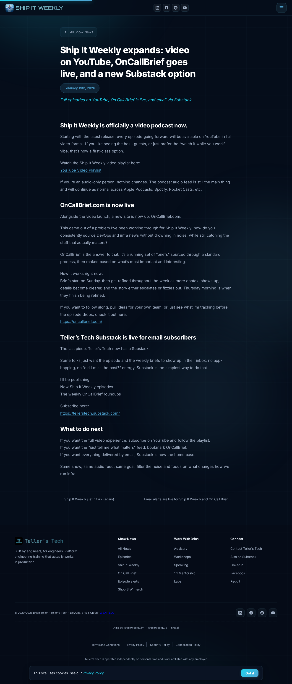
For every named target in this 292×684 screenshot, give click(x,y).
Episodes (124, 557)
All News (124, 548)
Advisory (180, 548)
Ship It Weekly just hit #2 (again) (89, 499)
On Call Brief (127, 573)
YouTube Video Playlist (80, 170)
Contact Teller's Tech (246, 548)
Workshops (182, 557)
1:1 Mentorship (185, 573)
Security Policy (160, 644)
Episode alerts (128, 581)
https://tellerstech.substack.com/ (90, 413)
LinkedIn (236, 565)
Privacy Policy (134, 644)
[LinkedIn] (157, 8)
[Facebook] (166, 8)
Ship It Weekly (128, 565)
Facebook (237, 573)
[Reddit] (176, 8)
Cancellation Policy (188, 644)
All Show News (81, 32)
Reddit (235, 581)
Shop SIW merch (130, 589)
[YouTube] (185, 8)
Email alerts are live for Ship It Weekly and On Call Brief (186, 499)
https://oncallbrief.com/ (81, 321)
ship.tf (175, 627)
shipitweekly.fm (134, 627)
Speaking (181, 565)
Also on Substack (243, 557)
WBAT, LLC (107, 612)
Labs (177, 581)
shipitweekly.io (157, 627)
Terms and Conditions (105, 644)
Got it (249, 673)
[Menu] (281, 8)
